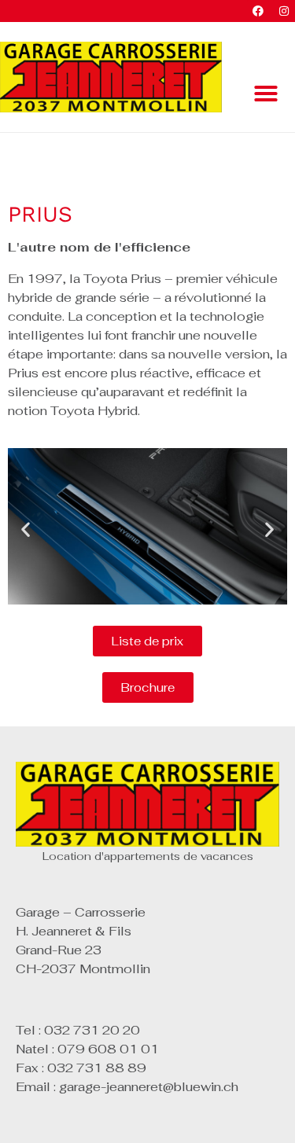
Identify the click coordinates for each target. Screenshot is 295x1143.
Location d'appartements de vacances (147, 856)
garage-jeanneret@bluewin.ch (148, 1087)
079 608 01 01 (108, 1049)
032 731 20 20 (92, 1030)
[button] (266, 93)
